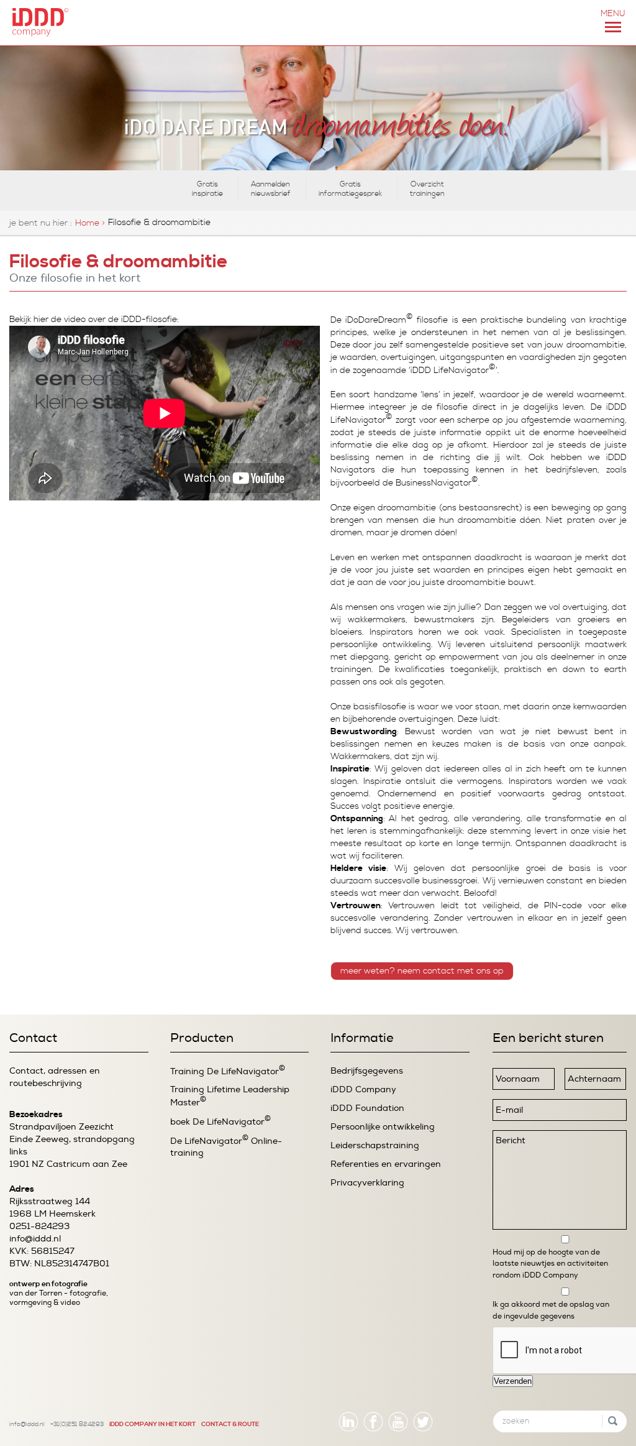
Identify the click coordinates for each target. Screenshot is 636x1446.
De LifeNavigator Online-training (226, 1147)
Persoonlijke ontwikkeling (382, 1126)
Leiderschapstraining (374, 1145)
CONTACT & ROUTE (230, 1424)
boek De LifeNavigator (220, 1121)
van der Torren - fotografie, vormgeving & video (58, 1298)
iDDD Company (363, 1089)
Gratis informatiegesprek (350, 189)
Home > (90, 223)
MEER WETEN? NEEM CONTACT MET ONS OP (422, 971)
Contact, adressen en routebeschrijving (54, 1077)
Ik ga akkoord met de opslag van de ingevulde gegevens (551, 1309)
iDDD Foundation (367, 1108)
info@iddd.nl (35, 1238)
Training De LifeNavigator (227, 1071)
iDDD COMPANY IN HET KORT (152, 1424)
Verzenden (513, 1381)
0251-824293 (39, 1226)
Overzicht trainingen (427, 189)
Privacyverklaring (367, 1182)
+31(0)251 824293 (77, 1424)
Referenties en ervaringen (385, 1164)
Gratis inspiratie (207, 189)
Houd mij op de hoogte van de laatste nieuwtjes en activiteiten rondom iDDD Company (550, 1263)
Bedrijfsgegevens (366, 1071)
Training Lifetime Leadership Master (229, 1096)
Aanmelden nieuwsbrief (271, 189)
